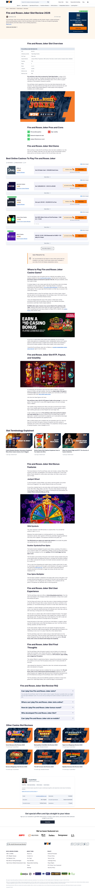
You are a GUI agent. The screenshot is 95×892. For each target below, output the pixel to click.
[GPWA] (64, 873)
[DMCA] (24, 873)
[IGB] (37, 873)
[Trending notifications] (88, 2)
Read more (8, 24)
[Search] (48, 2)
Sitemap (29, 867)
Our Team (29, 858)
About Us (29, 853)
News (67, 2)
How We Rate (30, 860)
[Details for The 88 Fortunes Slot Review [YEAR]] (47, 757)
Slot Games (26, 8)
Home (7, 8)
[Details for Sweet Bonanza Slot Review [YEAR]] (19, 735)
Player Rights (51, 863)
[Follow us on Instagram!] (81, 844)
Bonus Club (61, 2)
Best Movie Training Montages (13, 860)
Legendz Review (21, 204)
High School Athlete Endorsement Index (16, 863)
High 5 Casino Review (22, 238)
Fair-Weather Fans (10, 858)
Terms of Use (51, 858)
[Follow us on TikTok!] (87, 844)
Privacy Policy (51, 856)
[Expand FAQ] (73, 691)
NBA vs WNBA (9, 853)
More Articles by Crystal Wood (29, 791)
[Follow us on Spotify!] (84, 844)
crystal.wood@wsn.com (41, 796)
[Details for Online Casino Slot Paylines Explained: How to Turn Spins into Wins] (47, 440)
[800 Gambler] (55, 873)
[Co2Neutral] (71, 873)
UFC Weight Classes (11, 856)
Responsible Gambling (75, 2)
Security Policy (51, 867)
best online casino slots (45, 394)
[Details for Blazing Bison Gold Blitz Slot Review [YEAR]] (47, 735)
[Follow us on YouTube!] (78, 844)
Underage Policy (52, 860)
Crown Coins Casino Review (24, 221)
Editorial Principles (52, 853)
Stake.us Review (21, 172)
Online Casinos (12, 8)
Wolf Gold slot (38, 567)
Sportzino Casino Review (23, 188)
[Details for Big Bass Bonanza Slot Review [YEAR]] (75, 757)
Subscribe (47, 822)
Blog (83, 2)
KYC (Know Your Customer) (54, 865)
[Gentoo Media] (46, 873)
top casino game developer (50, 287)
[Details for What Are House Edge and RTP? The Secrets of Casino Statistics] (75, 440)
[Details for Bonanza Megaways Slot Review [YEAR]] (19, 757)
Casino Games (19, 8)
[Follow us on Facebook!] (72, 844)
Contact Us (30, 856)
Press (28, 865)
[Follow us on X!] (75, 844)
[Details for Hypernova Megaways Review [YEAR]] (75, 735)
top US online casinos (45, 278)
